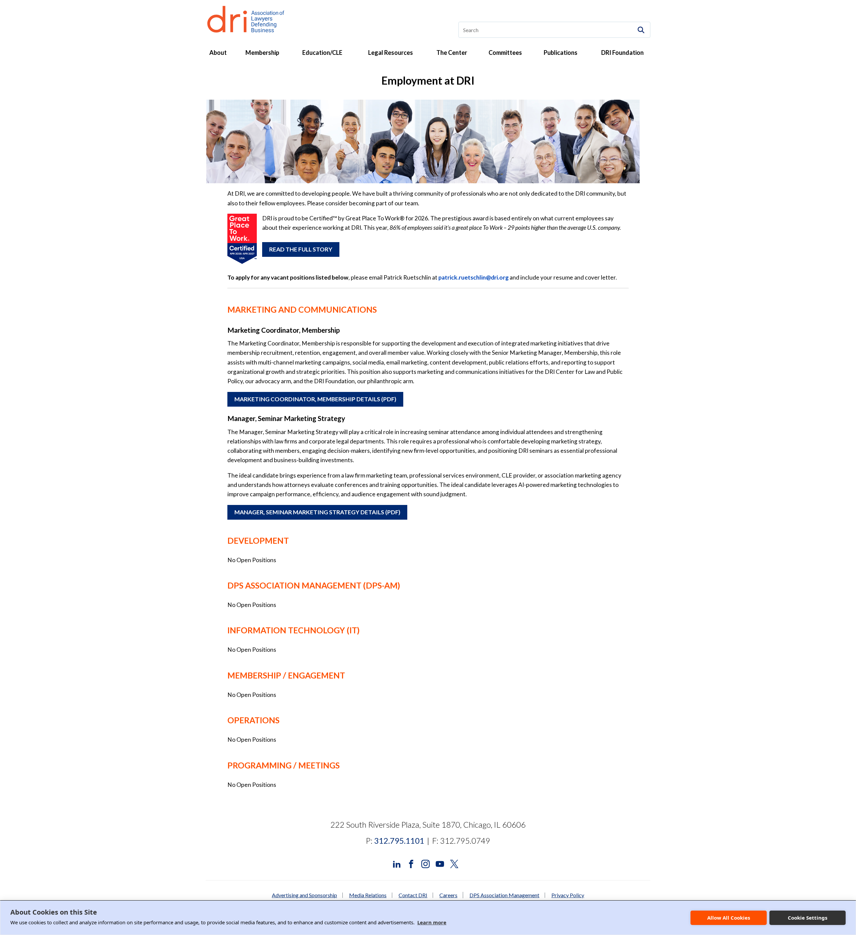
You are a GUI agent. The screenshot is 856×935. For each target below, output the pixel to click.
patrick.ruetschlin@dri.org (473, 277)
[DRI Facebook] (411, 863)
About (218, 52)
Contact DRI (413, 895)
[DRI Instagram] (425, 863)
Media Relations (368, 895)
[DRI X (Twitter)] (454, 863)
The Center (451, 52)
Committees (505, 52)
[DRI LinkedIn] (397, 863)
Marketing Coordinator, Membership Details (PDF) (315, 399)
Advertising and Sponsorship (304, 895)
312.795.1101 (399, 840)
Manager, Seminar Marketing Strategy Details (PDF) (317, 512)
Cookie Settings (807, 917)
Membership (262, 52)
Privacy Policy (567, 895)
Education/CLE (322, 52)
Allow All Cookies (728, 917)
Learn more (431, 922)
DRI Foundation (622, 52)
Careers (448, 895)
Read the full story (300, 249)
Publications (560, 52)
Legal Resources (390, 52)
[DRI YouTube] (440, 863)
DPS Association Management (504, 895)
